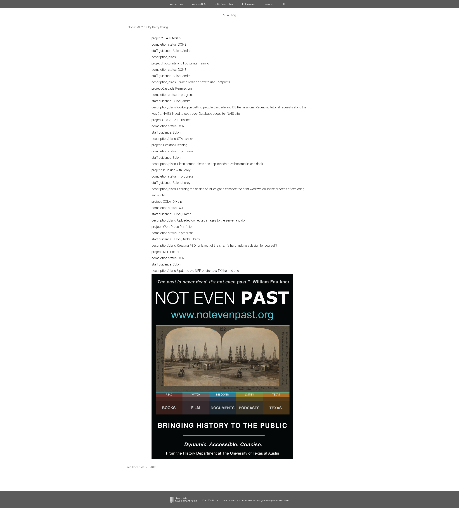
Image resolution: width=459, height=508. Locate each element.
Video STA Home (210, 500)
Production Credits (280, 500)
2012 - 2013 (148, 467)
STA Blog (229, 15)
